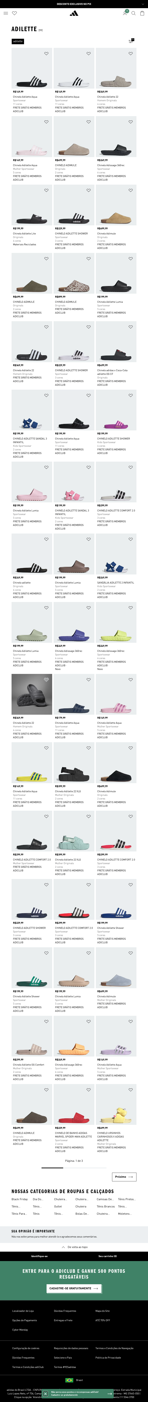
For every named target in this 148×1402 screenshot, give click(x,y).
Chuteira (80, 1206)
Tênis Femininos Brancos (60, 1214)
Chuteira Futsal (80, 1200)
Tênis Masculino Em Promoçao (127, 1207)
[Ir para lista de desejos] (14, 13)
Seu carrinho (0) (108, 1256)
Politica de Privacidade (108, 1358)
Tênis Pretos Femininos (126, 1200)
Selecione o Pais (63, 1358)
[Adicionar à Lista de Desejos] (46, 54)
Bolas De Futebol (81, 1214)
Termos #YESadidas (65, 1367)
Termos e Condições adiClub (28, 1367)
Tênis (36, 1214)
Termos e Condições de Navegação (114, 1348)
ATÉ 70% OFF (102, 1320)
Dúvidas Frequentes (65, 1311)
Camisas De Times (104, 1200)
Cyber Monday (20, 1330)
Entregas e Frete (63, 1320)
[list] (68, 41)
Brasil (79, 1380)
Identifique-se (39, 1256)
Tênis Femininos (18, 1207)
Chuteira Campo (102, 1214)
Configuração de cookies (25, 1348)
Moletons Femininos (124, 1214)
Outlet (58, 1206)
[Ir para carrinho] (142, 13)
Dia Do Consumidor (40, 1200)
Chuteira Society (59, 1200)
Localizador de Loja (23, 1311)
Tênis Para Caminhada (19, 1214)
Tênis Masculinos (40, 1207)
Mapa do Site (102, 1311)
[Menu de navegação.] (5, 13)
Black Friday (20, 1199)
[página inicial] (74, 14)
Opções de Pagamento (24, 1320)
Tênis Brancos (106, 1206)
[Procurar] (133, 13)
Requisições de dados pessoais (71, 1348)
